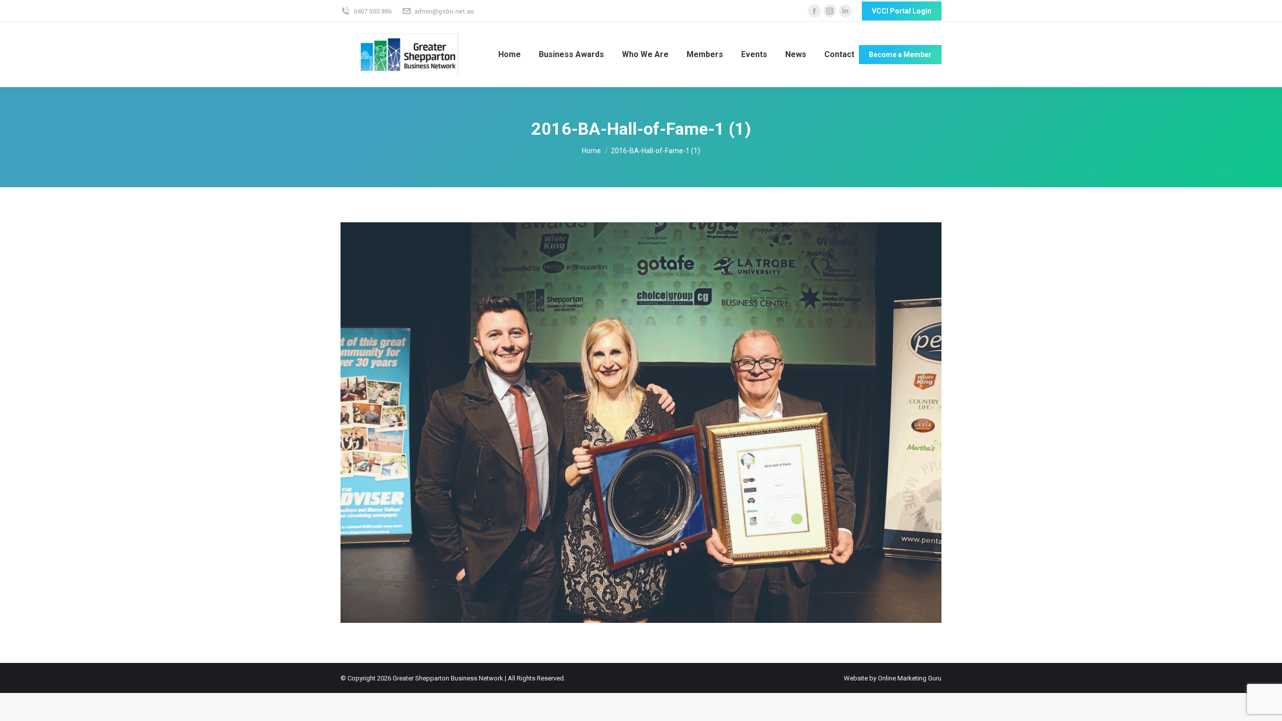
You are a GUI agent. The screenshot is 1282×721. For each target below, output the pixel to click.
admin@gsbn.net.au (444, 11)
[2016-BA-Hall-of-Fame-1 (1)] (641, 422)
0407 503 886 (373, 11)
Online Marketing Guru (909, 678)
